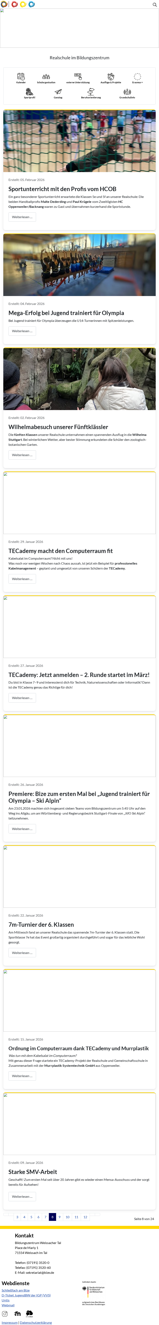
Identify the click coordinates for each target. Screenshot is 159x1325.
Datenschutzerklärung (36, 1322)
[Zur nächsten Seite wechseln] (92, 1214)
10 (67, 1217)
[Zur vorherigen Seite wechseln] (11, 1214)
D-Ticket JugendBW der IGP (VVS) (26, 1295)
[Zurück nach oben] (154, 1320)
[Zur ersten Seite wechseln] (6, 1214)
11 (76, 1217)
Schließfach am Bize (16, 1290)
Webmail (8, 1305)
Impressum (10, 1322)
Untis (6, 1300)
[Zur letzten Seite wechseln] (97, 1214)
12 (85, 1217)
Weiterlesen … (22, 217)
